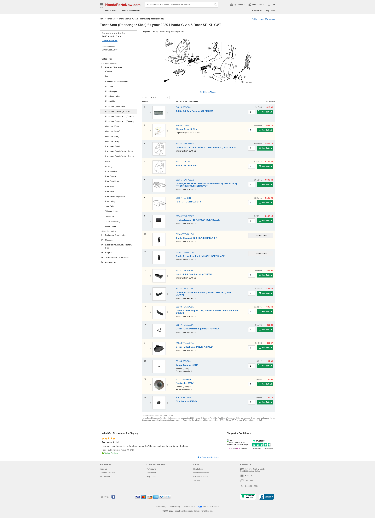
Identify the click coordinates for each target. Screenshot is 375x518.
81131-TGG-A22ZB (185, 180)
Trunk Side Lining (112, 221)
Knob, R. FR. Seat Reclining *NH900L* (194, 274)
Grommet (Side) (112, 141)
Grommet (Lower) (112, 131)
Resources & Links (200, 477)
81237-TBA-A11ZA (184, 288)
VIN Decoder (105, 477)
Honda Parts (110, 10)
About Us (103, 469)
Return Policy (174, 507)
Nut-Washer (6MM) (185, 383)
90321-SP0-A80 (183, 379)
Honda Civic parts (202, 418)
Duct (107, 76)
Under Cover (110, 226)
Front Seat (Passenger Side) (117, 111)
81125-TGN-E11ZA (185, 143)
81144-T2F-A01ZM (185, 252)
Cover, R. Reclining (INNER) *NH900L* (194, 347)
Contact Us (257, 10)
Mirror (107, 161)
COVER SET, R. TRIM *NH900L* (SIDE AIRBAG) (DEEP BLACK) (206, 147)
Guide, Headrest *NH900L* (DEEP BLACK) (196, 238)
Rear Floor (109, 186)
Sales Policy (161, 507)
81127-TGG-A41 (183, 161)
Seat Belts (109, 206)
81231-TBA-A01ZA (185, 270)
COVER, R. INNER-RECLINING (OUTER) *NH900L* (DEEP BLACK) (203, 293)
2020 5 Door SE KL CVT (128, 19)
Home (102, 19)
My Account (151, 469)
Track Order (151, 473)
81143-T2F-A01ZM (185, 234)
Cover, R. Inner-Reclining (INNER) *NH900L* (197, 329)
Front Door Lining (112, 96)
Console (108, 71)
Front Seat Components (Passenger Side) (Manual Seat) (120, 121)
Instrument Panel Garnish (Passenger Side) (120, 156)
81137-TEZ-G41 (183, 198)
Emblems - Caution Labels (116, 81)
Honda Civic (111, 19)
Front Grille (110, 101)
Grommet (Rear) (112, 136)
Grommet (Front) (112, 126)
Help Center (270, 10)
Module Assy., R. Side (186, 129)
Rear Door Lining (112, 181)
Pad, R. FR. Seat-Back (187, 165)
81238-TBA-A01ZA (185, 307)
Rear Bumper (110, 176)
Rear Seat (109, 191)
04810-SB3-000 (183, 107)
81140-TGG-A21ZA (185, 216)
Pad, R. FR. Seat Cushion (188, 202)
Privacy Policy (189, 507)
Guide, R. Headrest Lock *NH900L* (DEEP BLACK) (200, 256)
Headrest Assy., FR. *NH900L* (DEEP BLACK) (198, 220)
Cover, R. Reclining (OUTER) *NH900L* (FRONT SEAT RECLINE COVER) (207, 311)
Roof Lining (110, 201)
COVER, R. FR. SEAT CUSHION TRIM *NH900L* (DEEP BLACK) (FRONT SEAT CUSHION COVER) (206, 184)
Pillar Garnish (111, 171)
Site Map (196, 480)
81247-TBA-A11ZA (184, 325)
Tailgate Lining (111, 211)
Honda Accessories (131, 10)
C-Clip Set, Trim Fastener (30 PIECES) (194, 111)
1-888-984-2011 (251, 486)
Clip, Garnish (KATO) (186, 401)
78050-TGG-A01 (183, 125)
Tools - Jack (110, 216)
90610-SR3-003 (183, 397)
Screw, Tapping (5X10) (187, 365)
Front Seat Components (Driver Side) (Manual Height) (120, 116)
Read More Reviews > (211, 457)
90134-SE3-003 (183, 361)
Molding (108, 166)
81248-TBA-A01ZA (185, 343)
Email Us (248, 476)
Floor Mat (109, 86)
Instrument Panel (112, 146)
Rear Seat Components (115, 196)
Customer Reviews (107, 473)
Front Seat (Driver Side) (115, 106)
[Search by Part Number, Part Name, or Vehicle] (215, 4)
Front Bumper (111, 91)
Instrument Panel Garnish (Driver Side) (120, 151)
